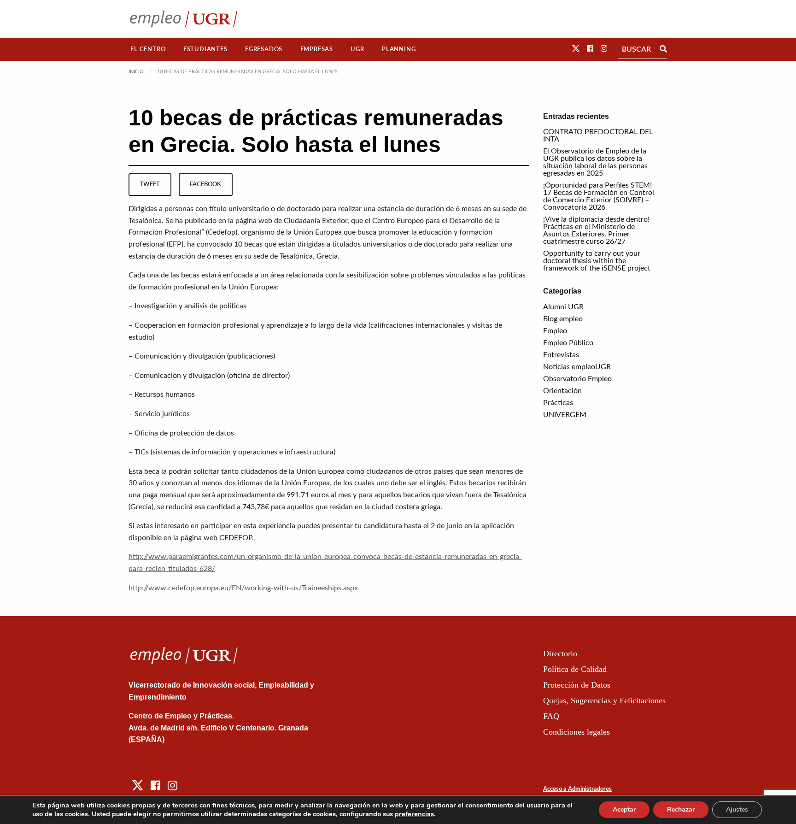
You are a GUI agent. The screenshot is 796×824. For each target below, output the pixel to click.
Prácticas (558, 402)
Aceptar (624, 809)
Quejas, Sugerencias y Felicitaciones (604, 700)
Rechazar (681, 809)
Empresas (316, 49)
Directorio (560, 653)
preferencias (414, 814)
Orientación (562, 390)
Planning (399, 49)
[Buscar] (663, 49)
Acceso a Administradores (577, 789)
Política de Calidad (575, 669)
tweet (150, 184)
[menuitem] (148, 49)
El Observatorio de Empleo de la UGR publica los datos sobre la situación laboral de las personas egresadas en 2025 (595, 162)
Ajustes (737, 809)
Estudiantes (205, 49)
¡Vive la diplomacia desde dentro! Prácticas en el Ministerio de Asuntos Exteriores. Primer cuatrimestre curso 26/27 (596, 230)
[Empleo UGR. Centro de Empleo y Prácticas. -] (183, 18)
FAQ (551, 716)
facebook (205, 184)
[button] (575, 49)
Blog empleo (563, 319)
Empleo (555, 331)
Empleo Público (568, 343)
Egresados (263, 49)
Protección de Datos (576, 684)
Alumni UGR (563, 307)
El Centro (147, 49)
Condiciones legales (576, 731)
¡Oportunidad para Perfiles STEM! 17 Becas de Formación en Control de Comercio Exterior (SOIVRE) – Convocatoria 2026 (598, 196)
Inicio (136, 71)
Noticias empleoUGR (577, 367)
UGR (357, 49)
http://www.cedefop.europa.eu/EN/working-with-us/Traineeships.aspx (243, 588)
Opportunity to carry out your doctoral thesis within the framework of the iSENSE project (596, 261)
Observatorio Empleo (577, 379)
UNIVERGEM (564, 414)
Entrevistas (561, 355)
